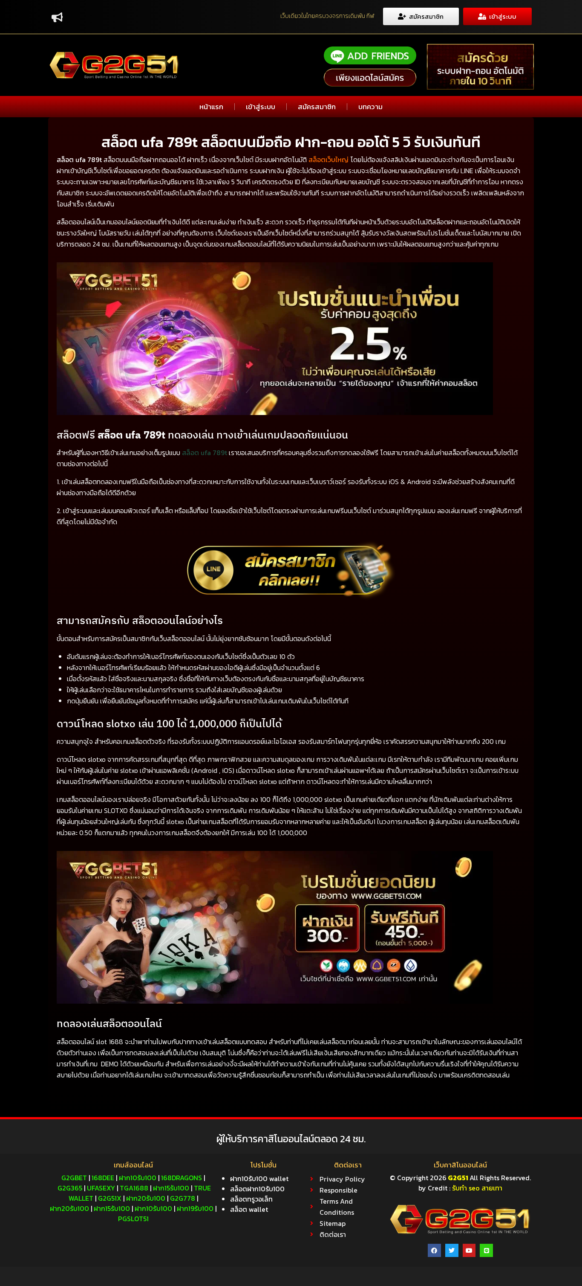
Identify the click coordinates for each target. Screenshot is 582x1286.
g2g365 (70, 1188)
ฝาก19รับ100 (195, 1208)
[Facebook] (434, 1250)
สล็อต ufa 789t (204, 452)
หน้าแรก (211, 106)
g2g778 (182, 1198)
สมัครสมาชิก (317, 106)
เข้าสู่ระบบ (260, 106)
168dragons (181, 1178)
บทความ (370, 106)
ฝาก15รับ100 (171, 1188)
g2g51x (109, 1198)
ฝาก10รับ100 (137, 1178)
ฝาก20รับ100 (145, 1198)
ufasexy (101, 1188)
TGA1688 (134, 1188)
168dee (103, 1178)
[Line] (486, 1250)
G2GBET (74, 1178)
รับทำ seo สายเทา (477, 1188)
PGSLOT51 (133, 1218)
